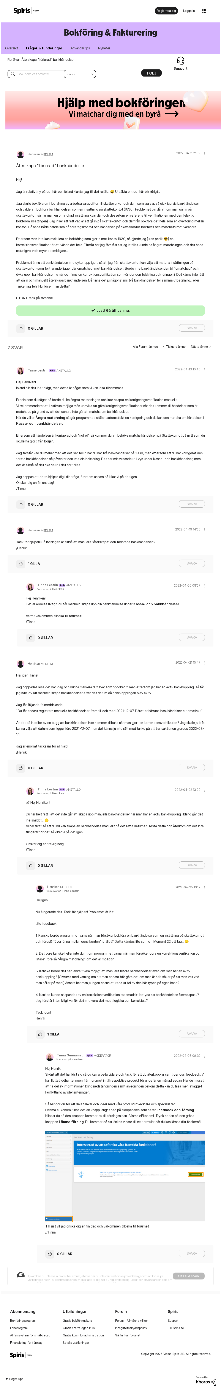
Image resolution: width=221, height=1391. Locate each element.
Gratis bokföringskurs (77, 1320)
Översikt (11, 48)
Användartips (80, 48)
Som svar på (50, 589)
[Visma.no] (26, 10)
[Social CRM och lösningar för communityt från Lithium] (206, 1380)
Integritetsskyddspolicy (131, 1328)
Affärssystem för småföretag (30, 1335)
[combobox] (49, 74)
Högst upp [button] (16, 1379)
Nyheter (104, 48)
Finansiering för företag (26, 1342)
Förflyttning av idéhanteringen (67, 1092)
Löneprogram (19, 1328)
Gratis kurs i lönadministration (83, 1335)
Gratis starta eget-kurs (79, 1328)
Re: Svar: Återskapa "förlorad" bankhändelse (41, 59)
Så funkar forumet (127, 1335)
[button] (204, 153)
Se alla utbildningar (76, 1342)
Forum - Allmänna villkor (131, 1320)
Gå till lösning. (118, 310)
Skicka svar (188, 1276)
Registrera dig (166, 11)
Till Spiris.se (176, 1328)
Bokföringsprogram (23, 1320)
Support (173, 1320)
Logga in (189, 11)
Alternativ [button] (151, 74)
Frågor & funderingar (44, 48)
